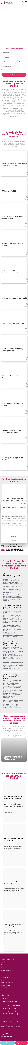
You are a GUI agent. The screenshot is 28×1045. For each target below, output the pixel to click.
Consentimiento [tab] (6, 507)
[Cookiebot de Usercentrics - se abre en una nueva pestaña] (20, 504)
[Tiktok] (8, 1037)
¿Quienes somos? (6, 977)
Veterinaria (4, 965)
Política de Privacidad (7, 982)
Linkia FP (4, 1026)
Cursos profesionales (7, 970)
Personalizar (13, 536)
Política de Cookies (6, 985)
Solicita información (8, 1043)
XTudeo (18, 1026)
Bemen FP (11, 1026)
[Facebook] (11, 1037)
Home (3, 7)
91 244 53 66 (6, 999)
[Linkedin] (5, 1037)
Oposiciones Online (6, 962)
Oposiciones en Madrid (7, 959)
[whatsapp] (23, 2)
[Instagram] (2, 1037)
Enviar (14, 75)
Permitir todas (14, 532)
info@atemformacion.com (10, 1001)
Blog (2, 980)
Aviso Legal (4, 987)
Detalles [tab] (14, 507)
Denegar (14, 540)
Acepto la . (9, 69)
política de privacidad (10, 69)
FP (2, 967)
